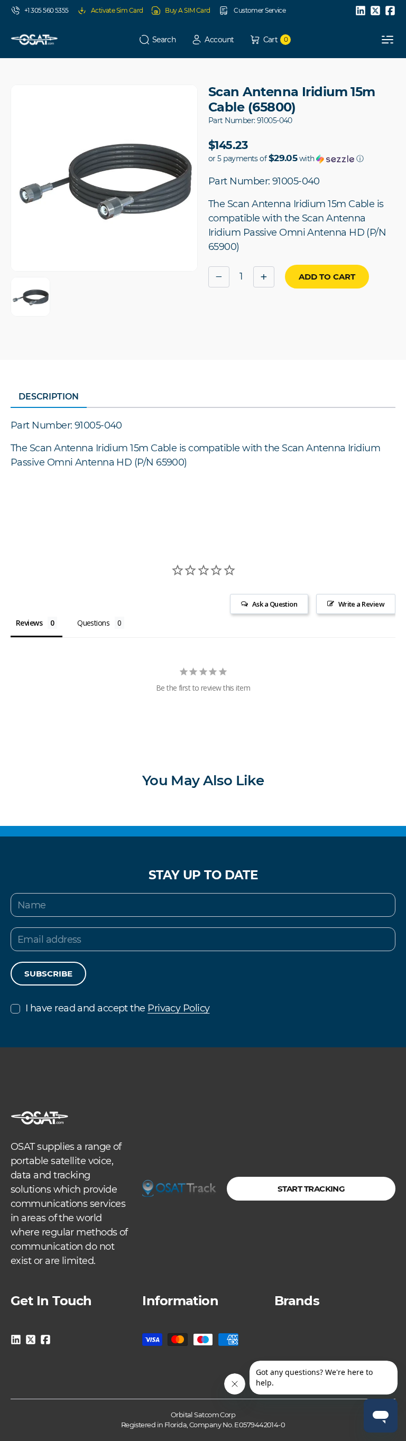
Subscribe (48, 974)
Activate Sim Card (117, 10)
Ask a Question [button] (274, 604)
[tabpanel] (203, 444)
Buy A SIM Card (187, 10)
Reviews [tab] (29, 623)
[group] (30, 297)
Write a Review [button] (361, 604)
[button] (157, 39)
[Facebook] (390, 10)
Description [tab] (49, 397)
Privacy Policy (178, 1008)
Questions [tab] (93, 623)
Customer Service (259, 10)
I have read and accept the (117, 1008)
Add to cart (327, 277)
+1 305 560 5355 (46, 10)
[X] (375, 10)
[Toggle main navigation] (387, 39)
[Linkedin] (360, 10)
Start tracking (311, 1189)
